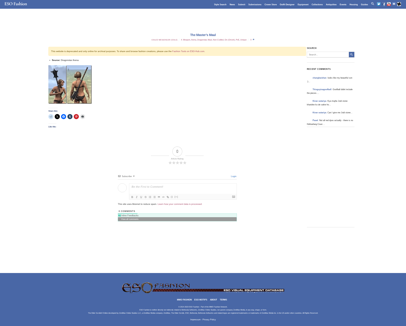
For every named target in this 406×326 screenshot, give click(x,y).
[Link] (168, 197)
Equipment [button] (303, 4)
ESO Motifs (200, 300)
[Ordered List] (150, 197)
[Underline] (141, 197)
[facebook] (384, 4)
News (232, 4)
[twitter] (379, 4)
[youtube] (389, 4)
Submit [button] (241, 4)
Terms (223, 300)
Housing (354, 4)
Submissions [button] (254, 4)
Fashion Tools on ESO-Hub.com (188, 51)
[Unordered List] (154, 197)
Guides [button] (364, 4)
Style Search (220, 4)
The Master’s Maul (203, 35)
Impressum (195, 320)
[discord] (394, 4)
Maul (210, 40)
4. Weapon (185, 40)
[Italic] (136, 197)
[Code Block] (163, 197)
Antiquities (331, 4)
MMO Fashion (184, 300)
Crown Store (271, 4)
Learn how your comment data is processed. (180, 204)
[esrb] (399, 4)
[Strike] (145, 197)
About (213, 300)
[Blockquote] (159, 197)
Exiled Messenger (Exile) (165, 40)
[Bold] (132, 197)
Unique (243, 40)
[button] (373, 4)
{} (172, 197)
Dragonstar (202, 40)
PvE (237, 40)
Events (343, 4)
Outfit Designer (287, 4)
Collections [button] (317, 4)
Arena (193, 40)
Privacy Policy (209, 320)
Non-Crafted (218, 40)
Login (233, 176)
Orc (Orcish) (230, 40)
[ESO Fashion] (203, 293)
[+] (176, 197)
